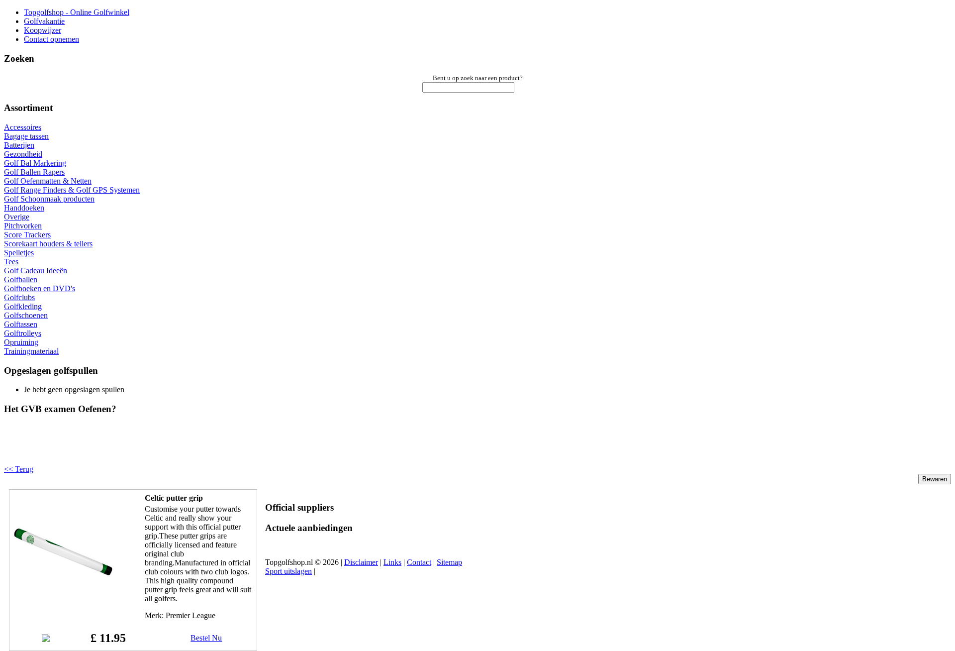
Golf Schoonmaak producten (49, 199)
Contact (419, 562)
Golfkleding (23, 306)
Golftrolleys (22, 333)
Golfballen (20, 279)
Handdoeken (24, 208)
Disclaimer (361, 562)
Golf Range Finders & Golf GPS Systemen (72, 190)
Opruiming (21, 342)
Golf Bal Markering (35, 163)
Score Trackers (27, 234)
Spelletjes (19, 252)
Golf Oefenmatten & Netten (48, 181)
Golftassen (20, 324)
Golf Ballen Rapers (34, 172)
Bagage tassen (26, 136)
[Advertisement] (130, 448)
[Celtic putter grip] (63, 599)
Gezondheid (23, 154)
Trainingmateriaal (31, 351)
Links (392, 562)
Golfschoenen (26, 315)
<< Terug (18, 469)
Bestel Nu (206, 638)
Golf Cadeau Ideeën (35, 270)
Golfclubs (19, 297)
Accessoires (22, 127)
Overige (16, 217)
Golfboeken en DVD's (39, 288)
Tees (11, 261)
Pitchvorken (23, 225)
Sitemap (449, 562)
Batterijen (19, 145)
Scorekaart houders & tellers (48, 243)
